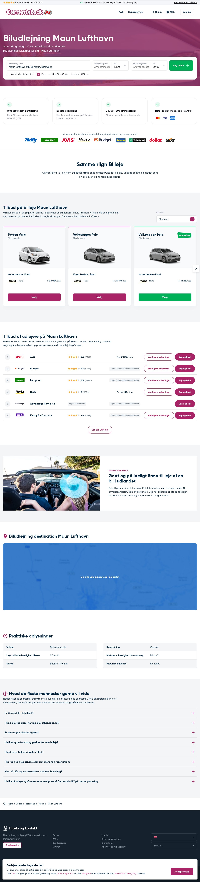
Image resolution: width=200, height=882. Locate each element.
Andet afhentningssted (22, 74)
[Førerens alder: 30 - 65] (38, 74)
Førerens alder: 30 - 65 (52, 74)
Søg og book (185, 357)
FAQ (121, 12)
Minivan (56, 847)
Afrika (19, 803)
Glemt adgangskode (111, 839)
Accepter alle (182, 871)
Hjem (10, 803)
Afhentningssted (16, 63)
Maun (41, 803)
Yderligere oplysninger (159, 357)
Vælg (34, 297)
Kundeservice (135, 12)
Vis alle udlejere (100, 429)
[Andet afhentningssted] (8, 74)
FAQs (55, 839)
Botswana (30, 803)
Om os (55, 835)
